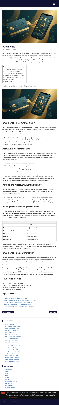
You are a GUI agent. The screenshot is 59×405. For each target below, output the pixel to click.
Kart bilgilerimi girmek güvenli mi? (12, 289)
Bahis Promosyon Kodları (11, 340)
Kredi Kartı (7, 379)
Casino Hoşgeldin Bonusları (12, 328)
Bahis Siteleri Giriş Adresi (11, 355)
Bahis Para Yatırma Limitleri (12, 344)
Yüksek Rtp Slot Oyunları (11, 324)
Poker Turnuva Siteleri (10, 332)
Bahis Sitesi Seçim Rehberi (12, 359)
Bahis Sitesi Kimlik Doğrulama (13, 348)
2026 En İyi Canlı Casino (11, 342)
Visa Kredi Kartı (9, 385)
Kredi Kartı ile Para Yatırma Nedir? (13, 69)
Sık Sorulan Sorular (9, 79)
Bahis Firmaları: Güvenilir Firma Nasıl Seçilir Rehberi (19, 307)
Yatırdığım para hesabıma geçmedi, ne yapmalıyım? (17, 285)
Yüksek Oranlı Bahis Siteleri (12, 361)
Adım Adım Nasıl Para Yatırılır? (12, 71)
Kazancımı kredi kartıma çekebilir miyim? (14, 287)
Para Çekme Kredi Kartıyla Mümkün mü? (14, 73)
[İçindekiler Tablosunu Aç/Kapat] (23, 67)
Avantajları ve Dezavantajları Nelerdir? (14, 75)
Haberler (7, 377)
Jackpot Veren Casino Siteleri (12, 326)
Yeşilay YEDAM (14, 397)
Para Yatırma (13, 49)
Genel (6, 375)
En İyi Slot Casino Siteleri (11, 338)
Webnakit (52, 312)
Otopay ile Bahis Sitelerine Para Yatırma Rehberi (18, 302)
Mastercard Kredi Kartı (11, 381)
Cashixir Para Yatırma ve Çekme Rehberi (15, 298)
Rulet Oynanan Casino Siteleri (13, 336)
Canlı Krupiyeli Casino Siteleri (12, 330)
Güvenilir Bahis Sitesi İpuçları (12, 357)
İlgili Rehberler (8, 81)
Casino (6, 373)
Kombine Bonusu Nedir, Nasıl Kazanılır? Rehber (17, 304)
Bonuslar (7, 371)
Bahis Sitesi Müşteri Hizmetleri (13, 346)
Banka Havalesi (8, 312)
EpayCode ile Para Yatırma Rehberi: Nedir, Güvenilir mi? (20, 300)
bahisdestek (5, 49)
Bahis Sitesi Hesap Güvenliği (12, 352)
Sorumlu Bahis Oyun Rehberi (12, 350)
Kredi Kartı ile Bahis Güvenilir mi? (12, 77)
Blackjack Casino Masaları (12, 334)
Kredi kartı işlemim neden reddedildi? (13, 283)
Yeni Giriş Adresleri (10, 387)
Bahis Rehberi (8, 369)
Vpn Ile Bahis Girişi (10, 354)
